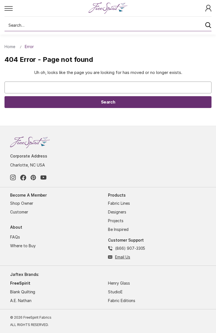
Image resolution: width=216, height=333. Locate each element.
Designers (117, 212)
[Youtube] (43, 178)
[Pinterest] (33, 178)
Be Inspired (118, 229)
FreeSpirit (20, 283)
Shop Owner (21, 203)
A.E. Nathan (21, 300)
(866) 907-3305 (130, 248)
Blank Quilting (22, 291)
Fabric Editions (121, 300)
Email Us (122, 257)
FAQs (15, 237)
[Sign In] (208, 7)
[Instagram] (13, 178)
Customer (19, 212)
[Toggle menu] (46, 8)
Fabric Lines (119, 203)
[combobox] (108, 25)
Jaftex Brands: (24, 274)
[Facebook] (23, 178)
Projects (115, 220)
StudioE (115, 291)
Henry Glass (119, 283)
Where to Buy (23, 245)
